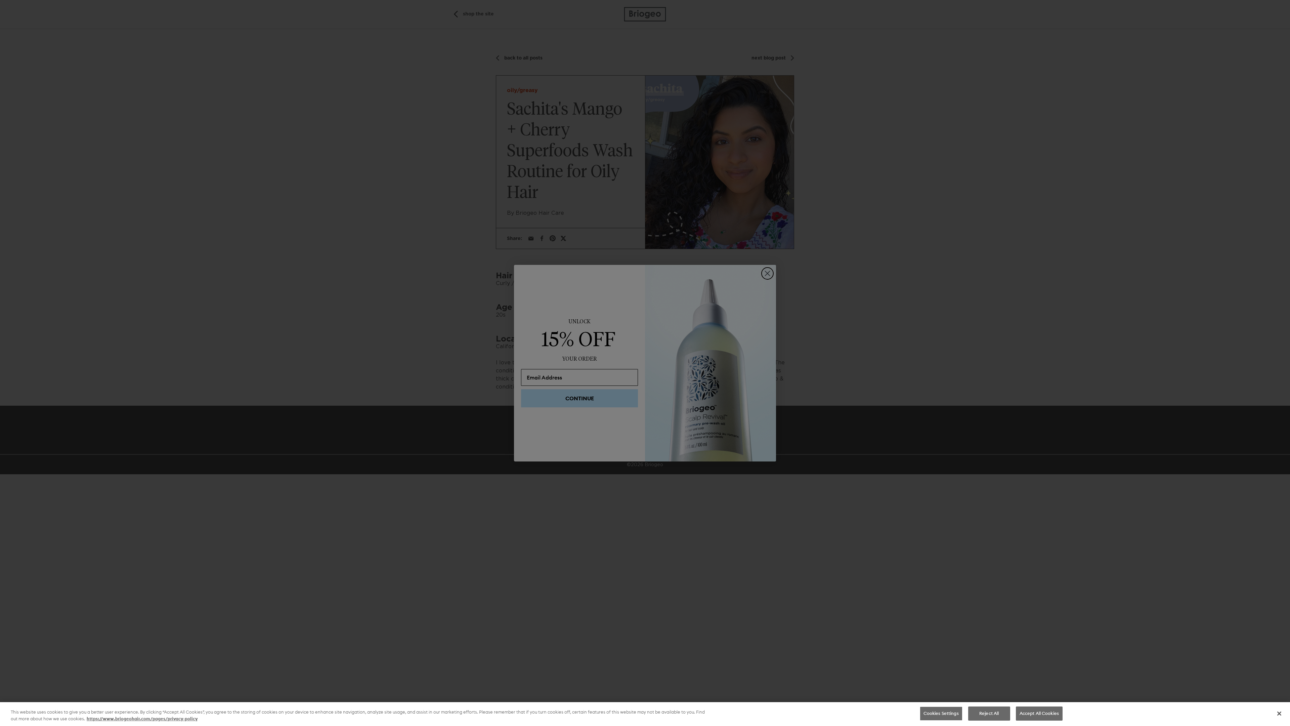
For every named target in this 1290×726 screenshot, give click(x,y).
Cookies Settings (941, 713)
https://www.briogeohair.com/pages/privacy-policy (142, 718)
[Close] (1279, 713)
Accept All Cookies (1039, 713)
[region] (645, 714)
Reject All (989, 713)
